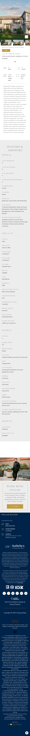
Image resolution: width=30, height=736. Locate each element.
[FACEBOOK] (4, 593)
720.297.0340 (9, 530)
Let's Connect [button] (15, 506)
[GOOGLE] (21, 593)
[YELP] (17, 593)
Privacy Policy (21, 613)
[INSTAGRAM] (8, 593)
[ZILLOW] (25, 593)
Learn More (20, 582)
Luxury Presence (15, 604)
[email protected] (20, 626)
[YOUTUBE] (12, 593)
